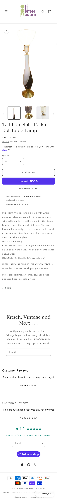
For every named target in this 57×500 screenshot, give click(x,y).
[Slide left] (3, 113)
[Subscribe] (47, 352)
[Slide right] (53, 113)
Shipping (5, 141)
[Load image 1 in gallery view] (13, 112)
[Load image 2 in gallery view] (28, 112)
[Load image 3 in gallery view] (42, 112)
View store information (17, 204)
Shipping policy (20, 497)
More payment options (28, 188)
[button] (6, 11)
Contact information (37, 497)
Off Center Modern (27, 489)
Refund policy (17, 492)
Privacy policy (32, 492)
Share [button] (8, 288)
